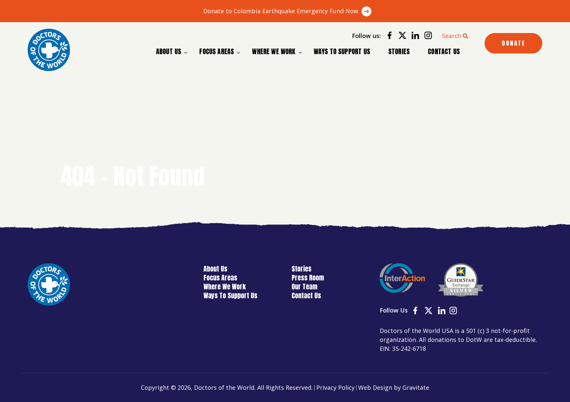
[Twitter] (400, 36)
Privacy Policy (335, 387)
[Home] (49, 50)
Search (451, 36)
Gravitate (415, 387)
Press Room (308, 278)
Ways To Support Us (342, 51)
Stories (399, 51)
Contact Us (444, 51)
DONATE (513, 43)
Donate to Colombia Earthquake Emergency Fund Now (280, 11)
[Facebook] (387, 36)
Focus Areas (216, 51)
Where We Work (273, 51)
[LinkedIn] (412, 36)
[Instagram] (425, 36)
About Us (168, 51)
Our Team (304, 286)
